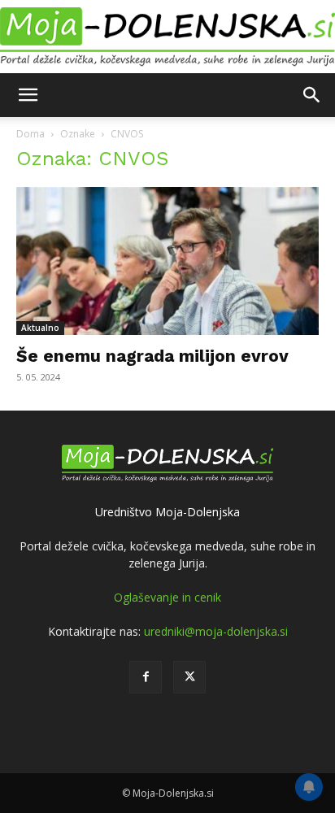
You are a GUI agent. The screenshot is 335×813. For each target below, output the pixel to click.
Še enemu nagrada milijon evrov (152, 356)
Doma (30, 134)
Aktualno (40, 327)
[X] (189, 677)
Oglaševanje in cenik (167, 597)
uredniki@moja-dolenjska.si (216, 631)
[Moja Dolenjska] (167, 37)
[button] (28, 95)
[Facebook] (145, 677)
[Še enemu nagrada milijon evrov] (167, 261)
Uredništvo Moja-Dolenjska (167, 512)
